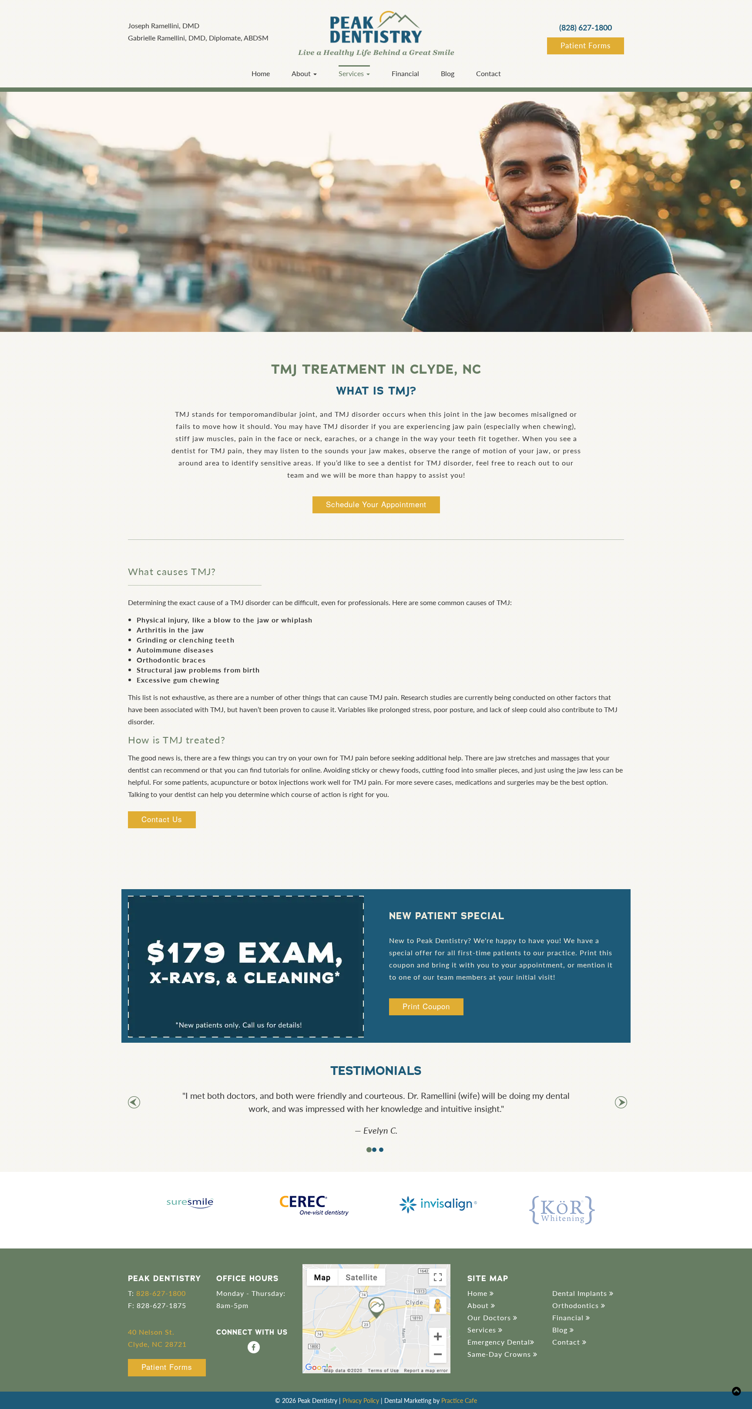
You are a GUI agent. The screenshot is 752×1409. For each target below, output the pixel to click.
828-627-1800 (161, 1293)
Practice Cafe (459, 1400)
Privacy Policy (360, 1400)
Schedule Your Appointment (376, 504)
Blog (447, 73)
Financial (405, 73)
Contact (488, 73)
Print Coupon (426, 1006)
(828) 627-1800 (585, 27)
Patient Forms (586, 45)
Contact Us (161, 818)
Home (261, 73)
